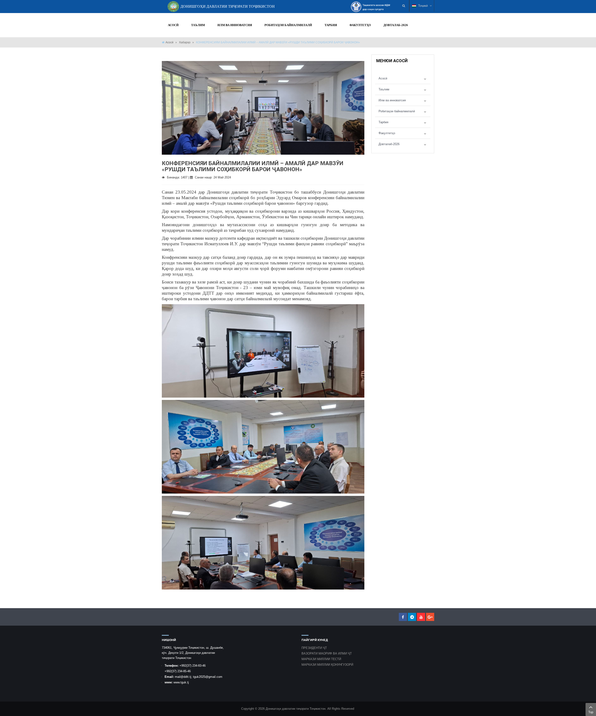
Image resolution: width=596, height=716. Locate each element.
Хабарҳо (184, 42)
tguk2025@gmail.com (207, 676)
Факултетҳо (387, 133)
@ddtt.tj (185, 676)
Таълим (384, 89)
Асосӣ (169, 42)
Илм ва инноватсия (392, 100)
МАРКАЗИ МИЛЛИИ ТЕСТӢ (321, 659)
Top (590, 712)
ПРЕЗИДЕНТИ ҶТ (314, 648)
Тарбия (383, 122)
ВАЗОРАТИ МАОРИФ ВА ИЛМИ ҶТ (326, 653)
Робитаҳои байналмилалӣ (397, 111)
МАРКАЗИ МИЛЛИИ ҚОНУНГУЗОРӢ (327, 664)
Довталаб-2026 (389, 144)
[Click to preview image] (263, 107)
